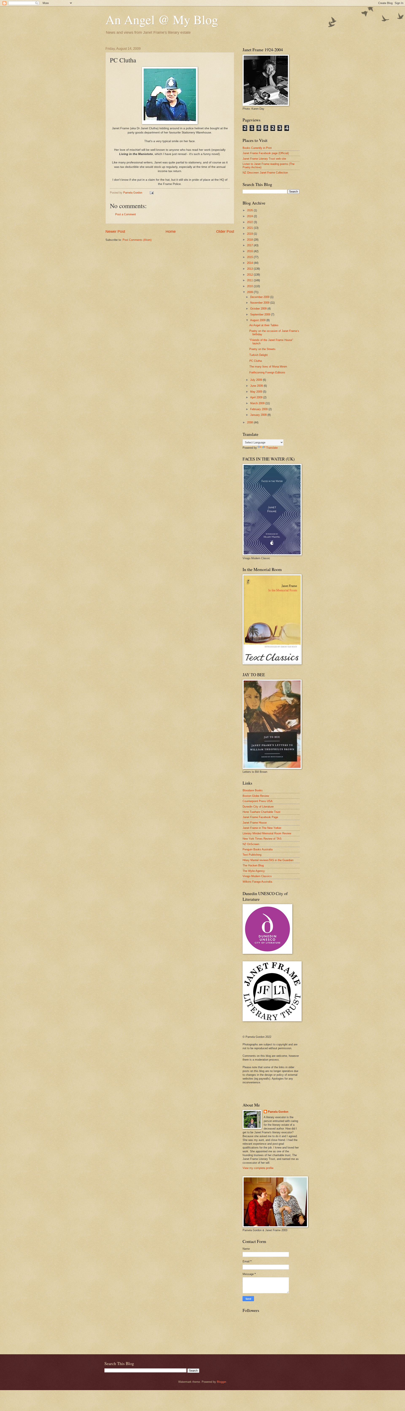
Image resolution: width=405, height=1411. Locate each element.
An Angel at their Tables (263, 325)
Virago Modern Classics (257, 876)
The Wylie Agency (254, 870)
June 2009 (257, 385)
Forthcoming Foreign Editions (267, 372)
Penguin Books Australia (258, 849)
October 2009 (258, 308)
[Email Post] (151, 192)
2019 (250, 233)
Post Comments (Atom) (137, 239)
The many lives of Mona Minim (268, 366)
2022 (250, 222)
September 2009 (260, 314)
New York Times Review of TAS (262, 838)
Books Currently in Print (257, 147)
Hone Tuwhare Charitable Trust (261, 811)
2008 (250, 422)
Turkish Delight (258, 355)
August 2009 (258, 320)
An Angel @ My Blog (161, 19)
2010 (250, 286)
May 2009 (256, 391)
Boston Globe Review (256, 795)
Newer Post (115, 231)
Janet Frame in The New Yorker (262, 827)
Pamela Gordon (278, 1111)
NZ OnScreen (251, 844)
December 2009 (260, 297)
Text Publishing (252, 854)
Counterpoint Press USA (258, 801)
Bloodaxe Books (253, 790)
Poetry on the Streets (262, 349)
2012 (250, 274)
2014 (250, 262)
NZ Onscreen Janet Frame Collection (265, 172)
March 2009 (257, 403)
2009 (250, 292)
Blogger (221, 1381)
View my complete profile (258, 1168)
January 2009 (258, 414)
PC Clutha (255, 360)
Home (171, 231)
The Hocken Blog (253, 865)
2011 (250, 280)
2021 (250, 227)
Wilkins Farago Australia (257, 881)
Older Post (225, 231)
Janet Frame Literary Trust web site (264, 158)
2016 (250, 251)
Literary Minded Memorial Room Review (267, 833)
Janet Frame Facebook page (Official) (266, 153)
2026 (250, 210)
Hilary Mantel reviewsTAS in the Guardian (268, 860)
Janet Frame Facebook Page (260, 817)
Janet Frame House (255, 822)
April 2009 (256, 397)
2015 (250, 257)
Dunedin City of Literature (258, 806)
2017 (250, 245)
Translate (272, 447)
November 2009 (260, 302)
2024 (250, 216)
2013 (250, 268)
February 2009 (259, 409)
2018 (250, 239)
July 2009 (256, 379)
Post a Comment (125, 214)
